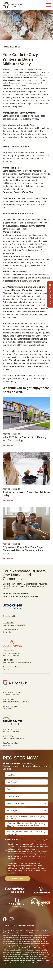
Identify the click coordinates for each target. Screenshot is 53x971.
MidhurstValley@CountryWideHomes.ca (17, 662)
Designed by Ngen (26, 925)
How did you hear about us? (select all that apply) (25, 833)
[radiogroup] (41, 840)
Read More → (9, 445)
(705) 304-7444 (8, 623)
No (47, 840)
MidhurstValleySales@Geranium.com (16, 702)
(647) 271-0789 (8, 736)
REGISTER (17, 878)
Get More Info (49, 294)
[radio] (35, 840)
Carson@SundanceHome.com (13, 738)
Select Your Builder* (16, 803)
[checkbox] (6, 851)
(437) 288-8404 (8, 699)
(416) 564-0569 (8, 660)
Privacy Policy (9, 925)
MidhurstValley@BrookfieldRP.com (15, 625)
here (44, 342)
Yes (38, 840)
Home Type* (12, 810)
